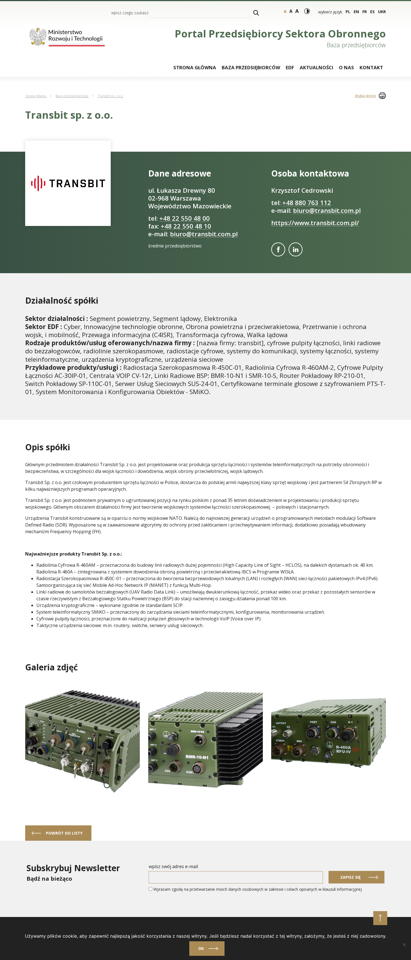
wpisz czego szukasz (129, 12)
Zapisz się (350, 877)
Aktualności (316, 67)
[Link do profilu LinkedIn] (296, 249)
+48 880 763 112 (306, 202)
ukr (382, 11)
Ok (201, 948)
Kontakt (371, 67)
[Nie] (404, 944)
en (356, 11)
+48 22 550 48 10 (186, 226)
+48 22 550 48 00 (184, 218)
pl (348, 11)
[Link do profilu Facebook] (278, 249)
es (372, 11)
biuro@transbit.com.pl (204, 234)
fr (364, 11)
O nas (346, 67)
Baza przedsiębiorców (251, 67)
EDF (290, 67)
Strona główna (194, 67)
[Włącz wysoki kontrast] (307, 11)
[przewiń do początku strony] (380, 918)
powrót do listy (64, 833)
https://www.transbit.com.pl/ (315, 222)
